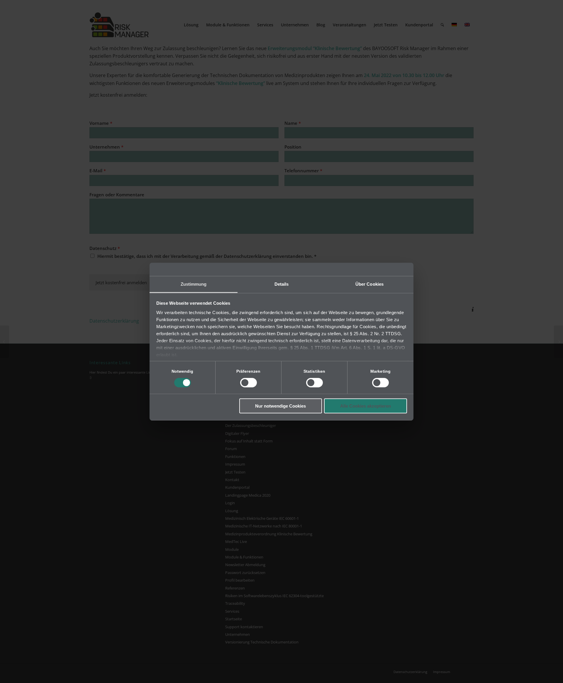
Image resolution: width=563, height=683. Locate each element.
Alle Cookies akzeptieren (365, 405)
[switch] (248, 382)
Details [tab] (281, 283)
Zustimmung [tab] (194, 283)
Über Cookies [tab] (369, 283)
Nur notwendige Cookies (280, 405)
